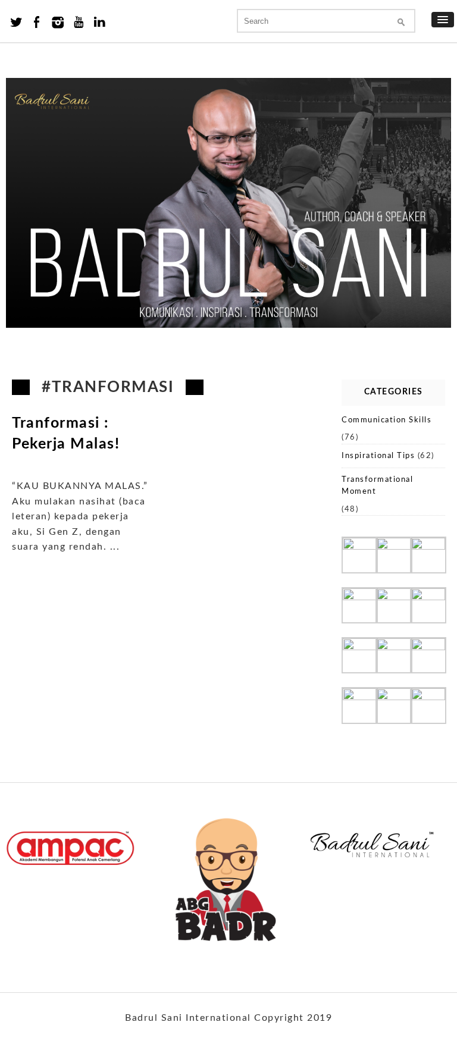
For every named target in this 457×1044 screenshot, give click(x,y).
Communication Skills (386, 420)
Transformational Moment (377, 486)
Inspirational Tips (378, 456)
